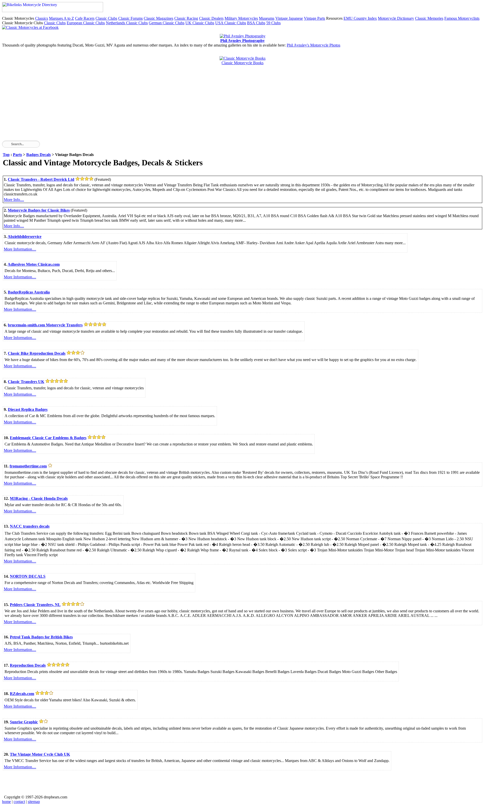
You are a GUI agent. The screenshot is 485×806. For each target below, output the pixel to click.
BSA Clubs (256, 23)
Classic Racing (186, 18)
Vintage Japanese (289, 18)
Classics (41, 18)
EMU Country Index (360, 18)
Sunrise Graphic (24, 722)
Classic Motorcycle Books (242, 63)
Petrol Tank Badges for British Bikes (41, 637)
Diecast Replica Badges (27, 409)
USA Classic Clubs (230, 23)
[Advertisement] (153, 105)
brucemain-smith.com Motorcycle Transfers (45, 325)
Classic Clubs (106, 18)
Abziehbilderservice (24, 236)
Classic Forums (130, 18)
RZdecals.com (22, 693)
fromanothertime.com (28, 466)
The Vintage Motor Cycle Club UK (40, 754)
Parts (17, 154)
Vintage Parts (314, 18)
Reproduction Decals (28, 665)
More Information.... (20, 249)
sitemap (34, 801)
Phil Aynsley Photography (242, 40)
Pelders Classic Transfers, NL (35, 604)
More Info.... (14, 199)
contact (19, 801)
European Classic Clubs (86, 23)
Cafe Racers (84, 18)
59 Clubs (273, 23)
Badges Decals (38, 154)
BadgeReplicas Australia (29, 292)
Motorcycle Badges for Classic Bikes (39, 210)
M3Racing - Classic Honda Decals (39, 498)
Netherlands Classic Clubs (127, 23)
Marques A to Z (61, 18)
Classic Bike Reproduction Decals (36, 353)
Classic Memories (429, 18)
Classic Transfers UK (26, 381)
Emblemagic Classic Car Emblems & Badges (48, 438)
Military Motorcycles (241, 18)
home (6, 801)
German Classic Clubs (166, 23)
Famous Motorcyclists (461, 18)
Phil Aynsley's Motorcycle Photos (313, 45)
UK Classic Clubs (199, 23)
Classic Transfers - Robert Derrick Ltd (41, 179)
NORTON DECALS (27, 576)
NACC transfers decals (30, 526)
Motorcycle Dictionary (396, 18)
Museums (266, 18)
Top (6, 154)
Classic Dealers (211, 18)
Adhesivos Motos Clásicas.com (34, 264)
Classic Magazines (158, 18)
